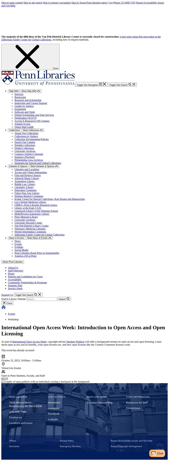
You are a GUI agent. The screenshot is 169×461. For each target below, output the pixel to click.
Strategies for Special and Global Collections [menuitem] (38, 163)
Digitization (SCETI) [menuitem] (25, 118)
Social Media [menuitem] (21, 250)
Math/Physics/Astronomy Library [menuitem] (32, 214)
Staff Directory (15, 270)
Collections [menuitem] (14, 130)
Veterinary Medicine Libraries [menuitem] (30, 228)
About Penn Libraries (13, 262)
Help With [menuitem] (13, 91)
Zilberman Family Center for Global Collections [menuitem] (40, 234)
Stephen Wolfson (75, 341)
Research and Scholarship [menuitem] (28, 100)
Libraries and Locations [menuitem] (27, 169)
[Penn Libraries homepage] (38, 84)
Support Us (7, 294)
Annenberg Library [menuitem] (25, 181)
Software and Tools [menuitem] (25, 112)
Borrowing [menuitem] (20, 97)
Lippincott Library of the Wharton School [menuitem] (36, 211)
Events (11, 313)
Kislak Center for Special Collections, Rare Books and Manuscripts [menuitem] (50, 199)
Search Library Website (13, 299)
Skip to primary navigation (57, 2)
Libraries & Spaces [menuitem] (18, 166)
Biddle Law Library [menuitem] (25, 184)
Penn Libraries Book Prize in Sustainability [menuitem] (37, 253)
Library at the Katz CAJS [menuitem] (28, 208)
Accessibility (14, 279)
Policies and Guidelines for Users (25, 276)
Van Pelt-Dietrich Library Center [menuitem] (32, 225)
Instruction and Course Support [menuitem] (31, 103)
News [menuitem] (18, 241)
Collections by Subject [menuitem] (26, 136)
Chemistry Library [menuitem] (24, 187)
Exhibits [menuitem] (19, 247)
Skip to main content (12, 2)
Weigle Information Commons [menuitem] (30, 231)
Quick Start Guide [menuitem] (24, 126)
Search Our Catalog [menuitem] (25, 142)
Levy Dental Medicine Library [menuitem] (30, 202)
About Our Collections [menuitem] (26, 133)
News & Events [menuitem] (16, 238)
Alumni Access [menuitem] (22, 124)
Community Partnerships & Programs (27, 282)
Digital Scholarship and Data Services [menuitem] (34, 115)
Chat (110, 2)
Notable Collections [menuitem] (25, 145)
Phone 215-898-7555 (124, 2)
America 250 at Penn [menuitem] (25, 256)
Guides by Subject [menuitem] (24, 106)
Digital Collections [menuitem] (24, 148)
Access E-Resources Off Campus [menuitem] (32, 121)
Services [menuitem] (19, 94)
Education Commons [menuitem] (25, 190)
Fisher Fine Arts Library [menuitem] (27, 193)
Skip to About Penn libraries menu (89, 2)
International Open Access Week (29, 341)
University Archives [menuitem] (25, 151)
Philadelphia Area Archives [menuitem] (29, 160)
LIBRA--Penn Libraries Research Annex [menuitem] (36, 205)
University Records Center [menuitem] (28, 222)
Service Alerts (15, 288)
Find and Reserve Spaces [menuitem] (28, 175)
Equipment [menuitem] (20, 109)
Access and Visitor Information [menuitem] (31, 172)
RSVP (4, 378)
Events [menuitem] (18, 244)
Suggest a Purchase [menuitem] (25, 157)
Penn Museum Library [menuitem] (26, 216)
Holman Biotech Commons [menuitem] (29, 196)
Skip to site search (32, 2)
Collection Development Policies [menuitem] (32, 139)
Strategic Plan (15, 285)
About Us (13, 267)
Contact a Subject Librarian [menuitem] (29, 154)
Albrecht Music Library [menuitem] (27, 178)
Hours (11, 273)
